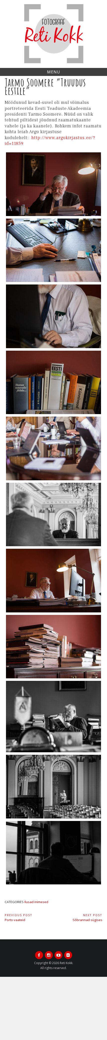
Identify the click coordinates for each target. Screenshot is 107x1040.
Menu (53, 72)
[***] (53, 184)
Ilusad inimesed (36, 902)
